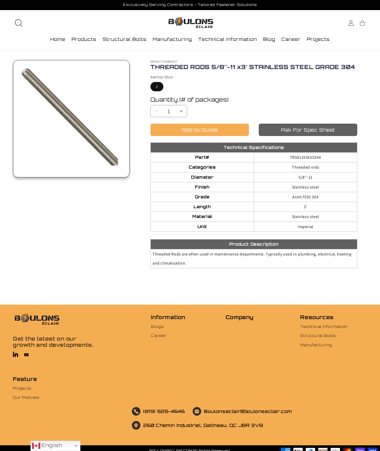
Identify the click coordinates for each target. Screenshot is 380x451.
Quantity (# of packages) (189, 99)
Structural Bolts (318, 335)
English (51, 445)
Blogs (157, 326)
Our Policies (26, 397)
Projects (22, 388)
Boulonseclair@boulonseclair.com (248, 411)
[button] (18, 23)
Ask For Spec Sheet (308, 130)
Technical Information (323, 326)
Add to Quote (200, 130)
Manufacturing (316, 344)
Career (158, 335)
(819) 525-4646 (164, 411)
